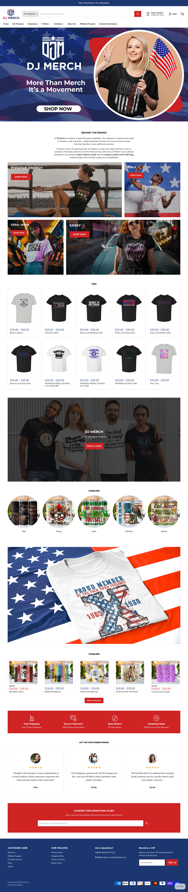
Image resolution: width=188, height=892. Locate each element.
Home (6, 24)
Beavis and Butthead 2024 (91, 333)
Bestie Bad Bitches (53, 691)
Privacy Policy (57, 852)
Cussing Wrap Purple (160, 691)
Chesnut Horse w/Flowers (127, 691)
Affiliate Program (87, 24)
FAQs (10, 863)
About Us (72, 24)
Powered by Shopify (15, 885)
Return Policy (56, 863)
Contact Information (108, 24)
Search (10, 866)
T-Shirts (45, 24)
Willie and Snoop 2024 (125, 333)
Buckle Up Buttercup (89, 691)
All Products (18, 24)
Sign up (172, 862)
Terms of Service (58, 859)
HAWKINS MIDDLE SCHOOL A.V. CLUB (92, 384)
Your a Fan (154, 383)
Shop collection (94, 700)
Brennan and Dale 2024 (20, 383)
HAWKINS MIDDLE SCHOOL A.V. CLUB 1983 (57, 384)
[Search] (137, 14)
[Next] (179, 677)
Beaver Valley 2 (16, 333)
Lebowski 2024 (51, 333)
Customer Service (15, 859)
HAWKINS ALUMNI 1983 (126, 383)
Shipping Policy (57, 856)
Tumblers (58, 24)
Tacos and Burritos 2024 (160, 333)
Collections (32, 24)
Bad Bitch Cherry (16, 691)
